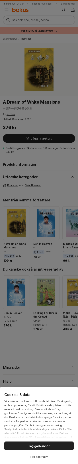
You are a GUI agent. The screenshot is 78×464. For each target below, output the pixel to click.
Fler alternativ (39, 457)
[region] (39, 425)
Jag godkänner (39, 446)
